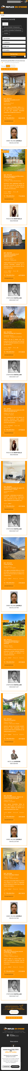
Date (12, 66)
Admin (24, 1032)
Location (6, 33)
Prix (8, 66)
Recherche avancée (8, 19)
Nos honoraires (16, 1032)
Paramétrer (6, 1066)
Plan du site (4, 1032)
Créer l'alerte (14, 1012)
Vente (5, 24)
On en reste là (14, 1048)
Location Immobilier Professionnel (12, 30)
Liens (21, 1032)
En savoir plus (9, 121)
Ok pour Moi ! (15, 1066)
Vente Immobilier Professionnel (12, 27)
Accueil (2, 15)
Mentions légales (10, 1032)
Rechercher (14, 54)
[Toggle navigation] (2, 13)
